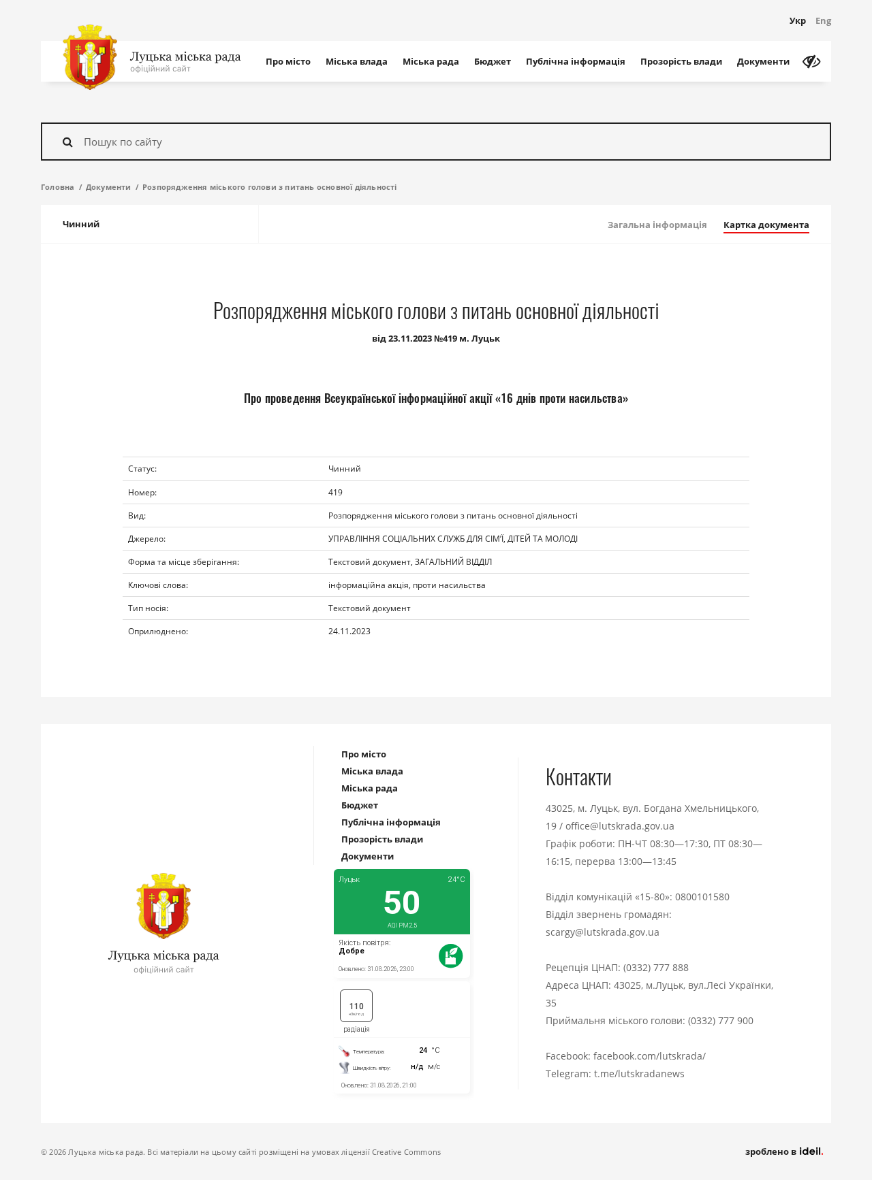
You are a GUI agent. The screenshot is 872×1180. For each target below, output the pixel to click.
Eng (823, 20)
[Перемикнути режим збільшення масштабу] (811, 61)
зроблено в (771, 1151)
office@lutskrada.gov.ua (619, 825)
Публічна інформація (575, 61)
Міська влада (357, 61)
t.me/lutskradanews (639, 1073)
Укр (798, 20)
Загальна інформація (657, 224)
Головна (57, 187)
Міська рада (431, 61)
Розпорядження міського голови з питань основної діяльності (269, 187)
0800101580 (702, 896)
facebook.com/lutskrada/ (649, 1055)
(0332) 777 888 (656, 967)
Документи (763, 61)
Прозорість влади (681, 61)
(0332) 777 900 (720, 1020)
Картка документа (766, 224)
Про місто (288, 61)
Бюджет (492, 61)
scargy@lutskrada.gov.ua (602, 931)
